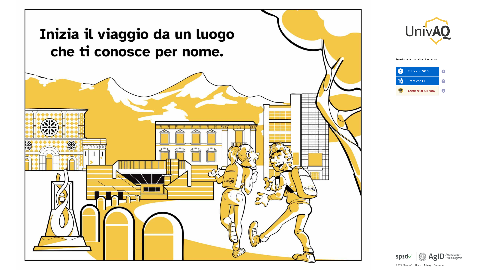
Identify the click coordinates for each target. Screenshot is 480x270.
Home (418, 265)
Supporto (439, 265)
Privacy (427, 265)
